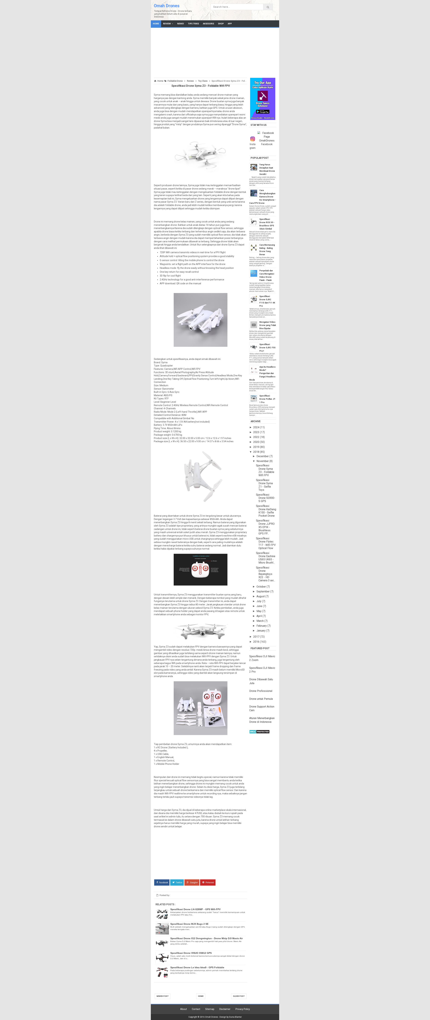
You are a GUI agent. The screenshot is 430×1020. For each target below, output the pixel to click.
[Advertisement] (215, 52)
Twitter (178, 882)
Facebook (163, 882)
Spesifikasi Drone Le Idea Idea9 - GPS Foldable (197, 967)
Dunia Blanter (235, 1017)
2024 (256, 427)
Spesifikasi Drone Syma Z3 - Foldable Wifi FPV (265, 470)
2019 (256, 447)
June (259, 606)
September (263, 591)
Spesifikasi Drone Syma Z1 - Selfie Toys (264, 484)
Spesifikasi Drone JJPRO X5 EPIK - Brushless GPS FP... (265, 527)
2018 (256, 451)
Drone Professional (260, 691)
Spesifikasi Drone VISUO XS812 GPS (191, 953)
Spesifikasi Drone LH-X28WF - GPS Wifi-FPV (195, 909)
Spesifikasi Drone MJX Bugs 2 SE (189, 924)
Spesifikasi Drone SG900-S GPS (265, 498)
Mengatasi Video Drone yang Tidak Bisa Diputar (267, 325)
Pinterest (209, 882)
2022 (256, 437)
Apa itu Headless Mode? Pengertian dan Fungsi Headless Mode (262, 373)
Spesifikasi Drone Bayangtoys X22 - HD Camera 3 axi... (265, 574)
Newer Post (162, 996)
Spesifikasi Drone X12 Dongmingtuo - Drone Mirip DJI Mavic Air (206, 938)
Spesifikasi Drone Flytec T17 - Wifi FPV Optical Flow (266, 543)
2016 (256, 641)
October (261, 586)
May (259, 611)
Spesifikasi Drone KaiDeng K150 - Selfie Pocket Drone (266, 510)
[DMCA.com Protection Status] (259, 732)
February (261, 625)
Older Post (239, 996)
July (259, 601)
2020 (256, 442)
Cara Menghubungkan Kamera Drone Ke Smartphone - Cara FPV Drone (262, 196)
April (259, 616)
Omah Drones (166, 5)
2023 (256, 432)
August (260, 596)
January (261, 630)
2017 (256, 636)
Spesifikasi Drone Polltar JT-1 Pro (267, 399)
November (262, 461)
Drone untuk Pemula (261, 698)
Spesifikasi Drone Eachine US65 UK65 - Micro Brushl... (265, 557)
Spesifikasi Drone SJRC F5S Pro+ (267, 347)
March (260, 620)
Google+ (194, 882)
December (262, 456)
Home (200, 996)
